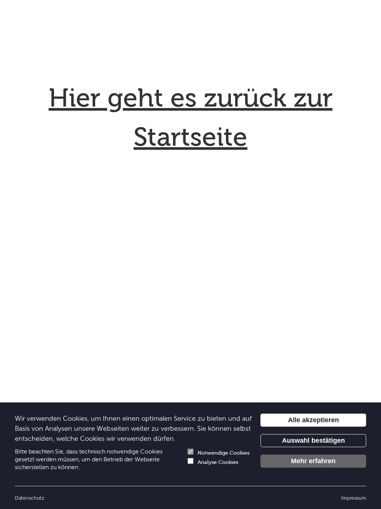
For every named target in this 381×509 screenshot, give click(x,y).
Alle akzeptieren (313, 420)
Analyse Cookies (218, 462)
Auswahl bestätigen (313, 440)
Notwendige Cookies (223, 453)
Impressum (353, 497)
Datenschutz (29, 497)
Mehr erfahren (313, 461)
